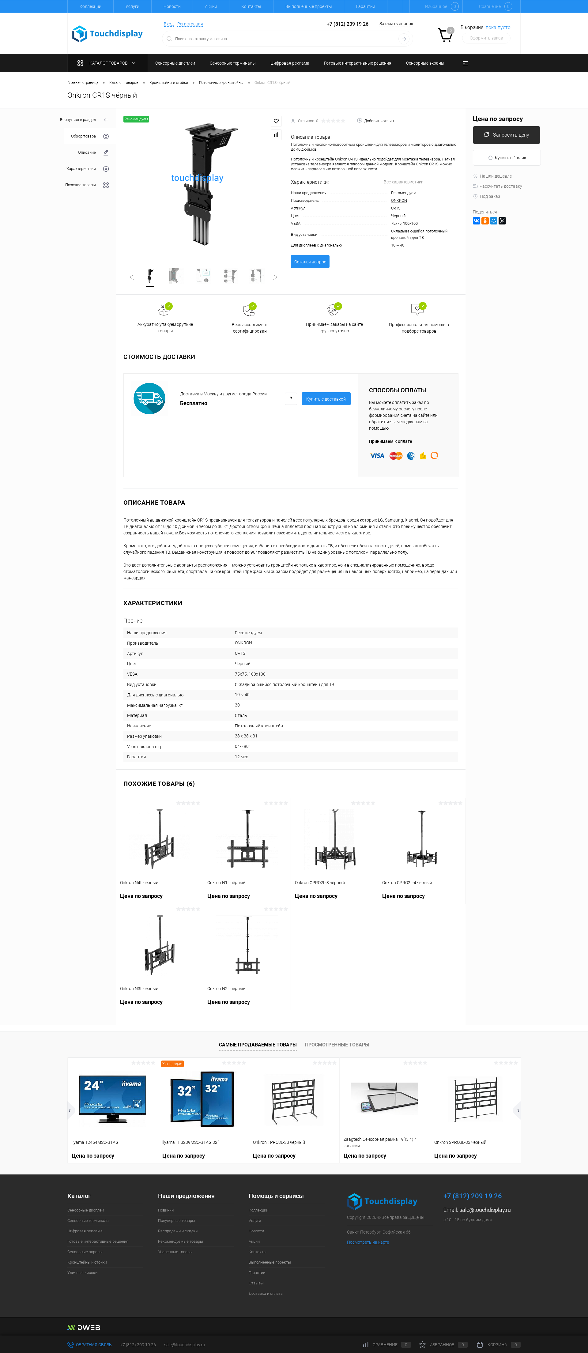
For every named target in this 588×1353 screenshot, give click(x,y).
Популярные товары (176, 1220)
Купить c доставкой (326, 399)
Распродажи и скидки (178, 1231)
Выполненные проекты (308, 6)
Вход (169, 23)
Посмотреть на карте (368, 1242)
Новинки (166, 1210)
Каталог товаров (109, 63)
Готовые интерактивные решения (97, 1241)
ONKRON (399, 200)
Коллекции (90, 6)
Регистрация (190, 23)
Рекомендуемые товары (180, 1241)
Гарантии (365, 6)
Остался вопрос (310, 261)
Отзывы (256, 1283)
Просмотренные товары (337, 1045)
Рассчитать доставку (501, 186)
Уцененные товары (175, 1251)
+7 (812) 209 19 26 (138, 1344)
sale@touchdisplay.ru (485, 1210)
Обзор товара (83, 136)
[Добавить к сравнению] (276, 134)
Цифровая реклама (85, 1231)
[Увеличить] (203, 184)
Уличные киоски (82, 1272)
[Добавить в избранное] (276, 121)
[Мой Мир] (493, 220)
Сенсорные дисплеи (85, 1210)
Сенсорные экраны (85, 1251)
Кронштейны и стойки (87, 1262)
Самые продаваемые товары (258, 1045)
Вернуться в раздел (78, 119)
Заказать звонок (396, 23)
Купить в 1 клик (510, 157)
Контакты (251, 6)
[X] (502, 220)
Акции (211, 6)
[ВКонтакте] (476, 220)
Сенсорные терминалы (88, 1220)
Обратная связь (93, 1344)
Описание (87, 152)
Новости (172, 6)
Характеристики (81, 168)
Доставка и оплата (266, 1293)
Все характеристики (404, 181)
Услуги (132, 6)
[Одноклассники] (485, 220)
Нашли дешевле (496, 176)
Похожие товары (80, 185)
